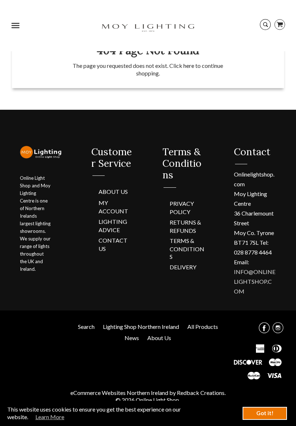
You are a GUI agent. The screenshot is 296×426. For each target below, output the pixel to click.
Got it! (265, 413)
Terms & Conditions (187, 248)
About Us (113, 191)
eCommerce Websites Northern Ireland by (123, 392)
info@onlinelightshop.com (254, 281)
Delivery (183, 267)
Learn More (49, 416)
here (188, 65)
